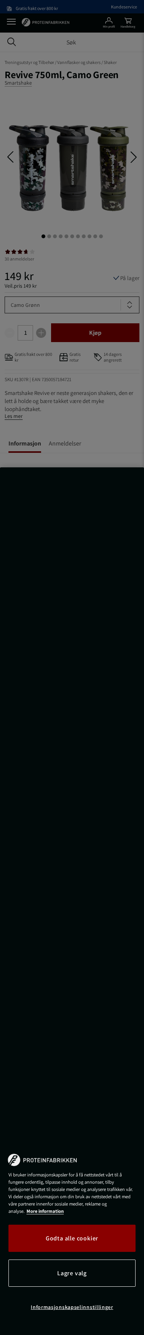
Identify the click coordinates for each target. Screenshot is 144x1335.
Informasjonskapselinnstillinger (72, 1307)
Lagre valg (72, 1273)
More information (45, 1211)
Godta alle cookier (72, 1238)
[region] (72, 901)
